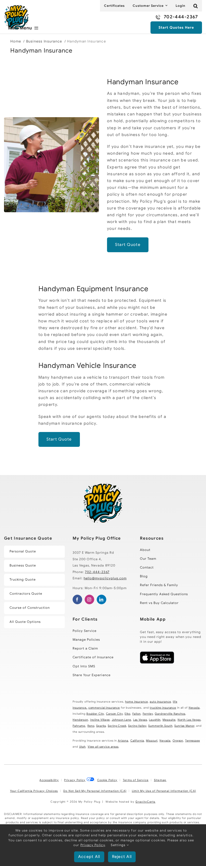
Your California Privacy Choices (34, 791)
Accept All (89, 856)
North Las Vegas (189, 719)
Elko (127, 713)
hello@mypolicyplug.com (105, 578)
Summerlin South (160, 725)
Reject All (122, 856)
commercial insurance (104, 707)
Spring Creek (117, 725)
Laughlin (155, 719)
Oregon (178, 740)
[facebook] (77, 599)
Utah (82, 746)
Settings (119, 845)
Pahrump (79, 725)
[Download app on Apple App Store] (157, 662)
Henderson (80, 719)
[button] (195, 6)
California (137, 740)
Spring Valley (137, 725)
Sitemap (160, 780)
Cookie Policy (107, 780)
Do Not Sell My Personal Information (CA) (94, 791)
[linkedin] (101, 599)
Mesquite (169, 719)
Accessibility (49, 780)
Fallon (136, 713)
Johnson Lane (121, 719)
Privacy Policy (74, 780)
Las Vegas (140, 719)
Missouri (152, 740)
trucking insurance (163, 707)
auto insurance (160, 701)
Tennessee (192, 740)
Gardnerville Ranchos (170, 713)
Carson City (114, 713)
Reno (90, 725)
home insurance (136, 701)
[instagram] (89, 599)
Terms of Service (135, 780)
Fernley (148, 713)
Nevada (194, 707)
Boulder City (95, 713)
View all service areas (103, 746)
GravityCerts (145, 801)
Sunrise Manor (184, 725)
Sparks (101, 725)
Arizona (123, 740)
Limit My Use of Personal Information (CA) (164, 791)
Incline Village (100, 719)
